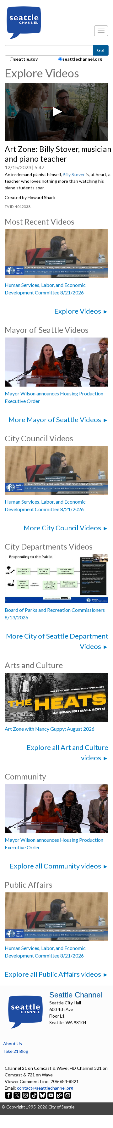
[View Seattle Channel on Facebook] (9, 1094)
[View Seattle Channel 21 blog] (60, 1094)
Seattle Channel (75, 995)
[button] (56, 112)
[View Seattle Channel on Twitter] (17, 1094)
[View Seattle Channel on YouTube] (51, 1094)
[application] (56, 112)
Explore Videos (77, 311)
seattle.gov (26, 59)
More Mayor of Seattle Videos (54, 419)
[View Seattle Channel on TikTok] (34, 1094)
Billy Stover (74, 174)
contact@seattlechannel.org (45, 1088)
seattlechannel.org (82, 59)
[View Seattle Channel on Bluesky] (42, 1094)
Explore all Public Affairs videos (53, 974)
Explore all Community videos (55, 866)
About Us (12, 1043)
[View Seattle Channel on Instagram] (26, 1094)
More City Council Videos (62, 527)
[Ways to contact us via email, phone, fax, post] (68, 1094)
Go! (101, 50)
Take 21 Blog (15, 1051)
